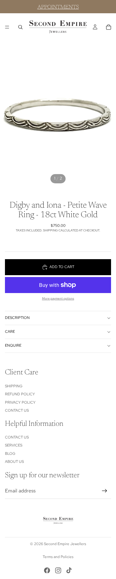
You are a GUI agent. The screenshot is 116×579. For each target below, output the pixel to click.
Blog (10, 453)
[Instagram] (58, 570)
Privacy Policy (20, 402)
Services (13, 445)
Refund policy (20, 394)
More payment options (58, 298)
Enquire (13, 345)
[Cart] (108, 27)
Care (10, 331)
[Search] (20, 27)
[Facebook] (47, 570)
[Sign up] (104, 490)
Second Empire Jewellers (65, 543)
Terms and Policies (58, 556)
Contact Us (17, 410)
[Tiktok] (69, 570)
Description (17, 317)
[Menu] (7, 27)
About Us (14, 461)
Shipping (14, 385)
